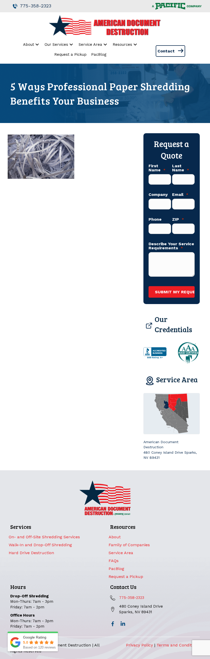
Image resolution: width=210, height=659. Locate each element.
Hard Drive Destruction (31, 552)
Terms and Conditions (178, 645)
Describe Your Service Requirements (171, 246)
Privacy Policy (139, 645)
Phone (155, 219)
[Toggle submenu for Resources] (135, 44)
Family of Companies (129, 544)
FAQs (114, 560)
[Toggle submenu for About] (37, 44)
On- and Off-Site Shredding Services (44, 536)
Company (158, 195)
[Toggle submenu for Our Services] (71, 44)
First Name (157, 168)
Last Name (180, 168)
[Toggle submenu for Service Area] (105, 44)
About (115, 536)
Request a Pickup (126, 576)
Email (180, 195)
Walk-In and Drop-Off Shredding (40, 544)
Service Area (121, 552)
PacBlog (116, 568)
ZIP (178, 219)
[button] (112, 624)
